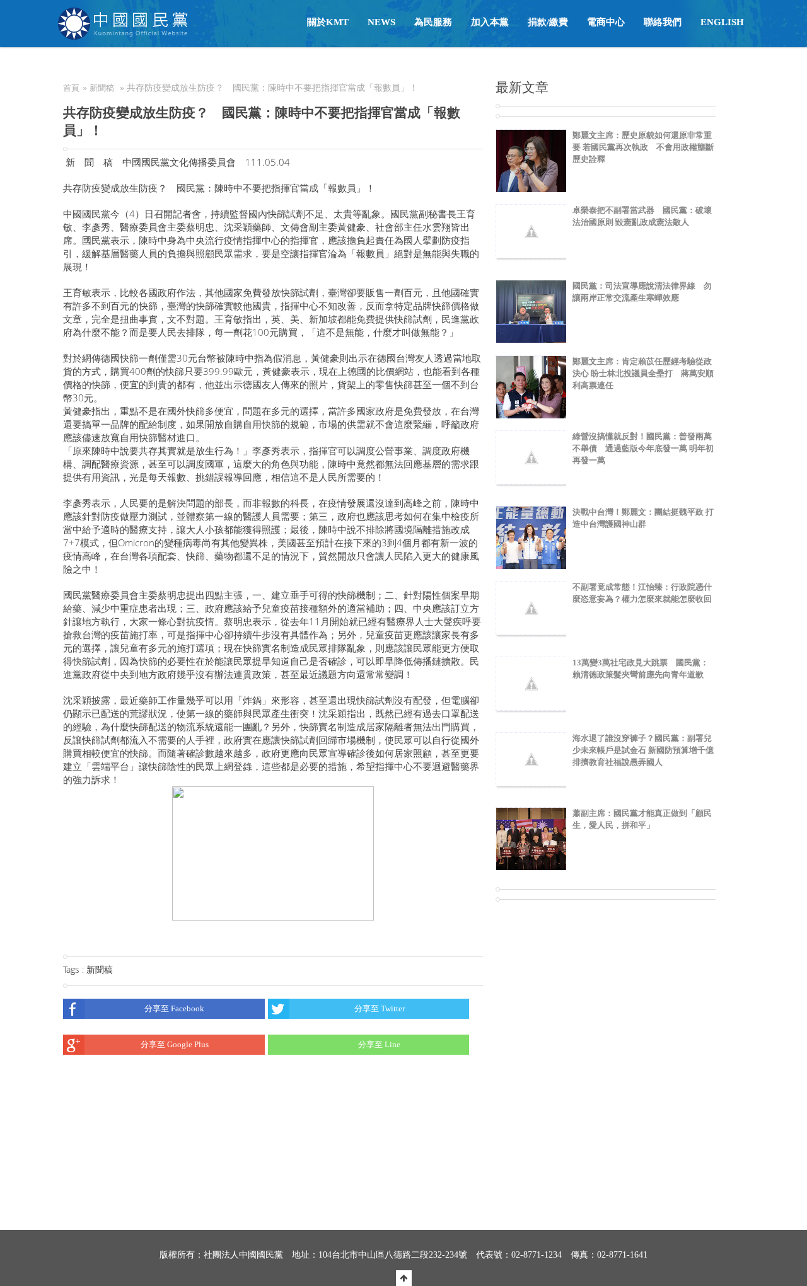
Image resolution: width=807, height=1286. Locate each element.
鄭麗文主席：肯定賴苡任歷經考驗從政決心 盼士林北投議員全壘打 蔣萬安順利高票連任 (643, 373)
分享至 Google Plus (175, 1044)
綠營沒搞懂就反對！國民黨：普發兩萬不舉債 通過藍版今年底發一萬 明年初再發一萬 (643, 448)
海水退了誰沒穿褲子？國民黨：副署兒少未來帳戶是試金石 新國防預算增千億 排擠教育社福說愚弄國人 (643, 750)
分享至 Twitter (379, 1008)
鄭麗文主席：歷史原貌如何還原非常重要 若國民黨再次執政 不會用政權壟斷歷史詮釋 (643, 147)
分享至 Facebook (174, 1008)
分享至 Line (379, 1044)
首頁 (71, 88)
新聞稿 (102, 88)
